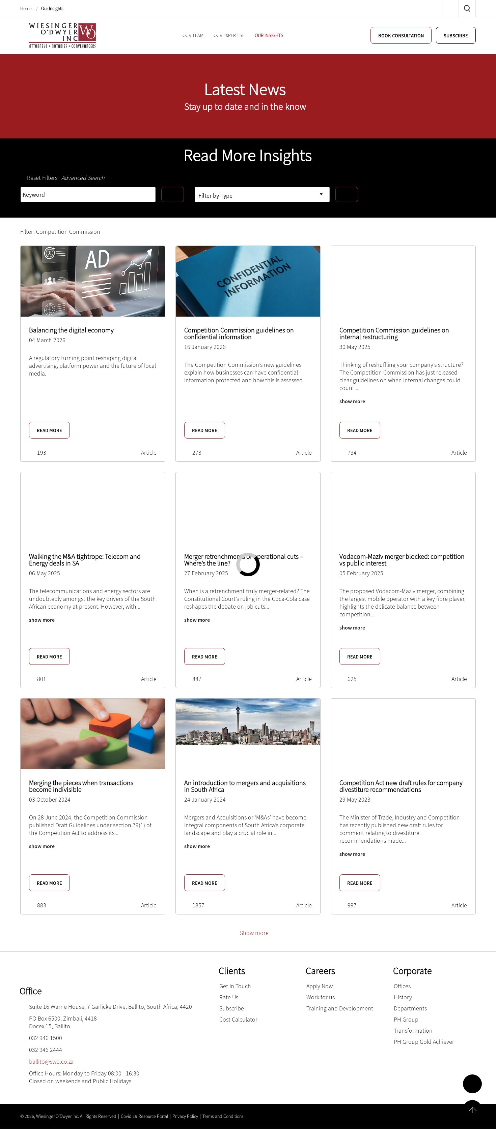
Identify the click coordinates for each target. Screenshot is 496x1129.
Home (26, 9)
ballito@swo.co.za (51, 1061)
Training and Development (339, 1008)
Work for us (320, 997)
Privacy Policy (185, 1116)
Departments (410, 1008)
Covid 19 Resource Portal (144, 1116)
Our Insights (52, 9)
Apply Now (319, 986)
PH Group (406, 1019)
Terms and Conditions (223, 1116)
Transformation (413, 1030)
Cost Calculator (238, 1019)
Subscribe (231, 1008)
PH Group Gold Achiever (424, 1041)
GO (172, 194)
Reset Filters (42, 178)
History (403, 997)
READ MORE (51, 430)
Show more (254, 933)
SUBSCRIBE (454, 35)
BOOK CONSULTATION (394, 35)
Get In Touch (235, 986)
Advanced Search (83, 178)
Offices (402, 986)
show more (352, 401)
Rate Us (228, 997)
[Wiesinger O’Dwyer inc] (62, 35)
